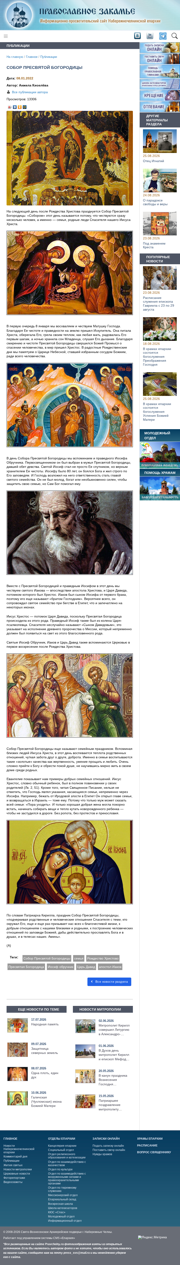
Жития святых (13, 1165)
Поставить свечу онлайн (109, 1150)
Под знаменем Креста (154, 245)
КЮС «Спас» (56, 1212)
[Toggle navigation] (5, 36)
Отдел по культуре (60, 1169)
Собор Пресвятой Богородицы (46, 958)
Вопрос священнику (154, 1152)
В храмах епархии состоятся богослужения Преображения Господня (157, 356)
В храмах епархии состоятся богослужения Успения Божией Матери (157, 411)
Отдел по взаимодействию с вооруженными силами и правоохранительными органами (67, 1178)
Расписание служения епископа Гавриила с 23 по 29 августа (158, 303)
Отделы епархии (61, 1138)
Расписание (147, 1145)
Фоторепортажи (14, 1177)
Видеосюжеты (13, 1182)
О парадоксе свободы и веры (155, 202)
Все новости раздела (111, 981)
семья (78, 958)
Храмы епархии (150, 1138)
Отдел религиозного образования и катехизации (67, 1156)
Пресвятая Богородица (26, 967)
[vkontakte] (137, 35)
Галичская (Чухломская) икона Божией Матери (46, 1101)
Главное (32, 57)
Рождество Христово (103, 958)
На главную (15, 57)
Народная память (45, 1024)
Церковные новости (17, 1173)
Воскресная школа (60, 1203)
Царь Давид (86, 967)
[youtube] (149, 35)
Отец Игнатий (153, 161)
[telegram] (162, 36)
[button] (174, 36)
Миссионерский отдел (63, 1195)
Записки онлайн (106, 1138)
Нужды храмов (102, 1154)
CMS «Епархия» (64, 1238)
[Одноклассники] (19, 106)
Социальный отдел (61, 1150)
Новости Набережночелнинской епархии (19, 1149)
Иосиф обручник (60, 967)
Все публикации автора (30, 92)
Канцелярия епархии (62, 1145)
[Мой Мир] (24, 106)
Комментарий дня (15, 1156)
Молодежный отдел (61, 1216)
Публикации (48, 57)
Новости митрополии (18, 1169)
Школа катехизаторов (62, 1208)
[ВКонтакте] (14, 106)
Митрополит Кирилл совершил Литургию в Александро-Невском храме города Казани (114, 1033)
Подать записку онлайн (108, 1145)
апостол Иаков (110, 967)
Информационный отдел (65, 1220)
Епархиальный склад (62, 1199)
